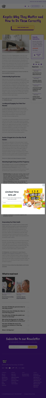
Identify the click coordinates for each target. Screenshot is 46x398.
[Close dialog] (43, 185)
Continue (12, 206)
